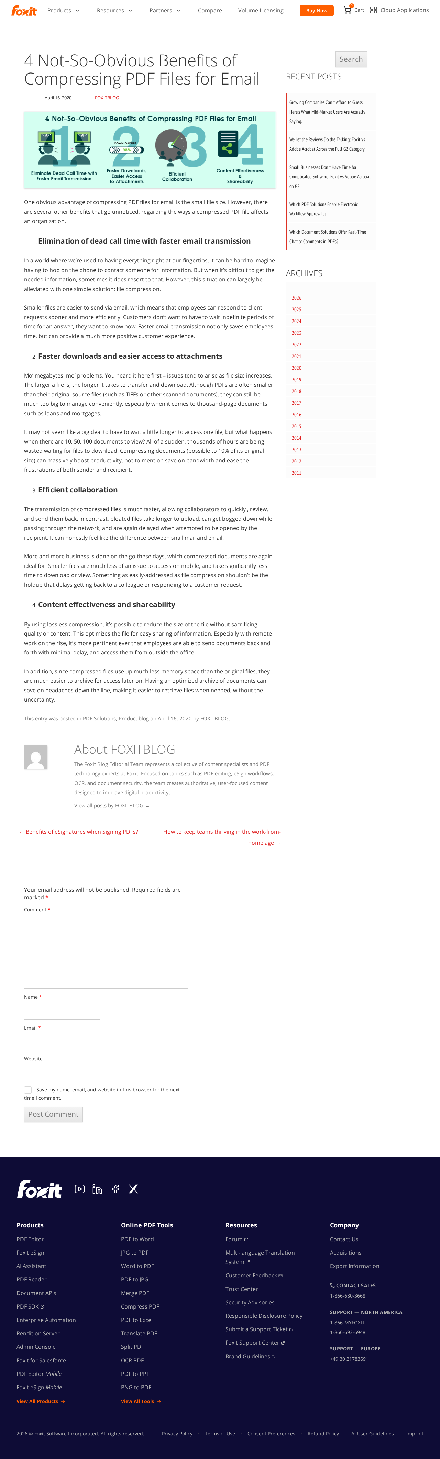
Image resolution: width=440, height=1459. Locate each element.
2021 (296, 356)
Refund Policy (323, 1433)
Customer (251, 1275)
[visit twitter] (133, 1188)
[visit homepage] (24, 10)
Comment (37, 909)
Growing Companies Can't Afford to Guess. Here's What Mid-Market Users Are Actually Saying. (327, 111)
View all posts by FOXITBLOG (112, 805)
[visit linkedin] (97, 1188)
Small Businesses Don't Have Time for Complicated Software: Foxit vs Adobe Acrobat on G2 (330, 176)
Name (33, 997)
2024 (296, 321)
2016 (296, 414)
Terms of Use (220, 1433)
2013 (296, 449)
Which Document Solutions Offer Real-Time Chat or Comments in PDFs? (327, 236)
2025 (296, 309)
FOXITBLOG (107, 97)
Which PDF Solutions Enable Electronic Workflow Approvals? (323, 209)
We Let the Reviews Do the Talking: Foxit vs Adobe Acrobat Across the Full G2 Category (327, 144)
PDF (27, 1306)
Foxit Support (252, 1342)
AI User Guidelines (372, 1433)
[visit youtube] (79, 1188)
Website (33, 1058)
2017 (296, 403)
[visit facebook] (115, 1188)
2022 (296, 344)
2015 (296, 426)
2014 (296, 438)
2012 (296, 461)
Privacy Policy (177, 1433)
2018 (296, 391)
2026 (296, 297)
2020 (296, 367)
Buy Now (316, 10)
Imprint (415, 1433)
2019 (296, 379)
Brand (248, 1356)
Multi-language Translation (260, 1257)
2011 (296, 473)
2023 (296, 332)
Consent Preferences (271, 1433)
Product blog (134, 718)
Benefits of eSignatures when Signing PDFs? (78, 831)
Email (32, 1027)
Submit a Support (257, 1329)
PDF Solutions (99, 718)
